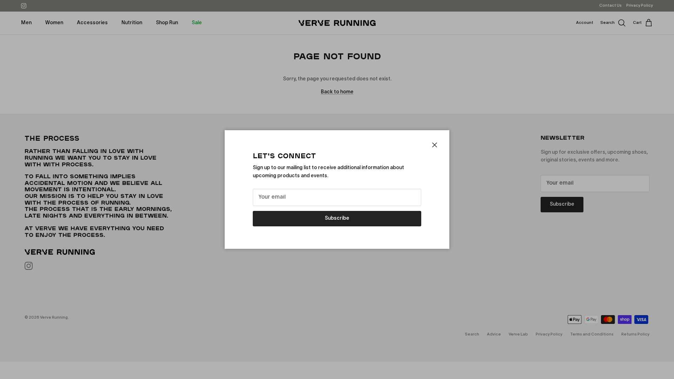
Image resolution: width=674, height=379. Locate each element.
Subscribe (337, 218)
